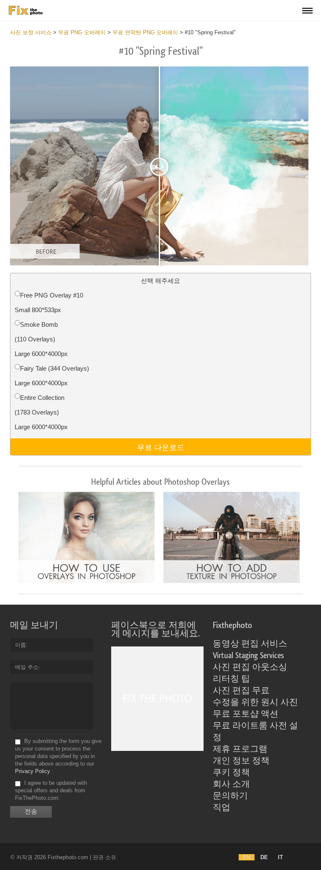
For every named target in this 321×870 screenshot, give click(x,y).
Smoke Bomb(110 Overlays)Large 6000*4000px (41, 339)
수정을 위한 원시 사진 (255, 702)
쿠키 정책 (231, 772)
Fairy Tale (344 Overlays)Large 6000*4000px (52, 376)
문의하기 (230, 796)
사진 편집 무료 (241, 691)
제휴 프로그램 (240, 749)
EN (246, 857)
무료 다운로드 (160, 446)
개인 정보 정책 (241, 761)
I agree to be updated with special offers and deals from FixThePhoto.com (51, 790)
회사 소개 (231, 784)
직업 (221, 808)
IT (280, 857)
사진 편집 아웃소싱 (250, 667)
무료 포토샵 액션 (245, 714)
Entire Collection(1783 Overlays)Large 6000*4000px (41, 412)
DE (264, 857)
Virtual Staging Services (248, 655)
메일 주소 (26, 667)
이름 (20, 645)
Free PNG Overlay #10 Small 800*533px (49, 302)
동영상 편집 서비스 (250, 644)
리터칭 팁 (231, 679)
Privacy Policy (32, 771)
